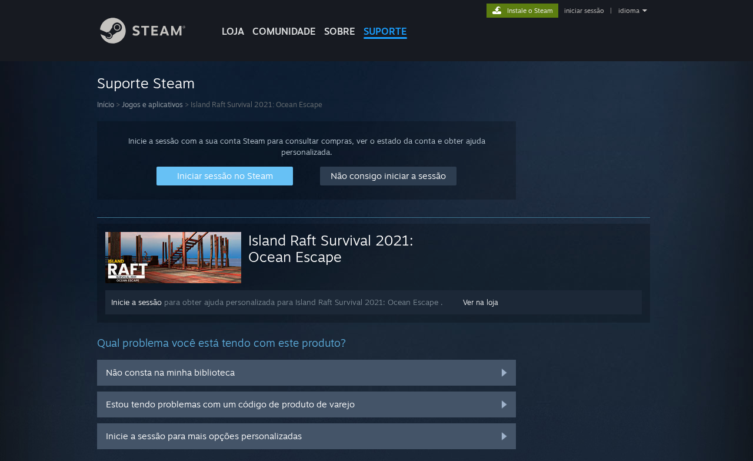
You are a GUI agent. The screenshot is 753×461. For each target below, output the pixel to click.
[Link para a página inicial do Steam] (142, 40)
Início (105, 104)
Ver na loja (480, 302)
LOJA (233, 31)
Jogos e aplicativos (152, 104)
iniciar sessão (584, 10)
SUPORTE (385, 31)
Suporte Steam (146, 83)
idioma (628, 10)
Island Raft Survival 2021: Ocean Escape (331, 248)
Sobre (339, 31)
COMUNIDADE (284, 31)
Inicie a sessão (136, 302)
